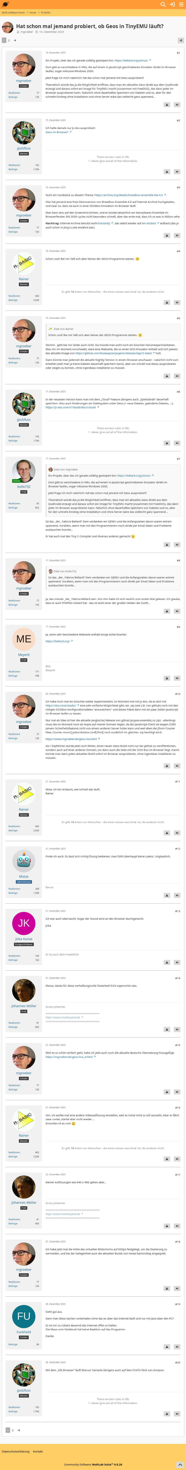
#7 (178, 458)
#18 (177, 1241)
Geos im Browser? (57, 132)
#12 (177, 848)
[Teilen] (181, 40)
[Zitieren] (177, 104)
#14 (177, 978)
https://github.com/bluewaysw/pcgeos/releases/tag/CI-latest (113, 353)
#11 (177, 781)
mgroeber (27, 32)
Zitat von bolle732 (65, 571)
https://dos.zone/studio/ (61, 705)
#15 (177, 1045)
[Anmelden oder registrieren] (172, 4)
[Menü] (181, 4)
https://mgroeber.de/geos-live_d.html (69, 1057)
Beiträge (13, 97)
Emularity (104, 223)
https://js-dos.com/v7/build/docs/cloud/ (71, 407)
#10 (177, 694)
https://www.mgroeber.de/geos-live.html (71, 739)
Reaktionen (14, 92)
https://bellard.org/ (58, 641)
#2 (178, 120)
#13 (177, 911)
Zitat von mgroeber (66, 469)
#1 (178, 53)
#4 (178, 251)
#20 (177, 1362)
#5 (178, 318)
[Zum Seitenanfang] (180, 1465)
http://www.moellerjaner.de (63, 1017)
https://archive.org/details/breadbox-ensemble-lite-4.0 (128, 195)
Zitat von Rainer (63, 329)
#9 (178, 627)
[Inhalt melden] (167, 104)
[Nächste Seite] (15, 40)
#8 (178, 560)
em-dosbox (149, 223)
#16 (177, 1107)
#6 (178, 391)
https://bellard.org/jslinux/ (131, 60)
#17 (177, 1174)
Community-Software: (93, 1464)
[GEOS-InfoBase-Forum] (5, 4)
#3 (178, 187)
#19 (177, 1304)
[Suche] (163, 4)
